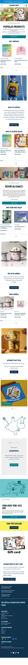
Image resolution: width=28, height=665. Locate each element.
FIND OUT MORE (9, 579)
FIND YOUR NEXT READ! (14, 207)
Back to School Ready (14, 131)
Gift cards (3, 617)
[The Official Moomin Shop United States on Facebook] (11, 653)
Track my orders (4, 624)
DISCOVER (14, 465)
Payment (3, 614)
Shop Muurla (14, 294)
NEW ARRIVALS (14, 41)
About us (3, 631)
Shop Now (14, 124)
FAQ (2, 629)
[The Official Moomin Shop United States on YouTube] (18, 653)
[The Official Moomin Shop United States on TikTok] (16, 653)
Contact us (3, 630)
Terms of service (4, 618)
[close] (26, 1)
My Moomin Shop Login (6, 623)
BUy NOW (14, 372)
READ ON (14, 203)
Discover (14, 36)
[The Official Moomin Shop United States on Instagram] (13, 653)
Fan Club (3, 633)
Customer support (5, 613)
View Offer (7, 403)
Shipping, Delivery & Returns (7, 615)
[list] (14, 56)
